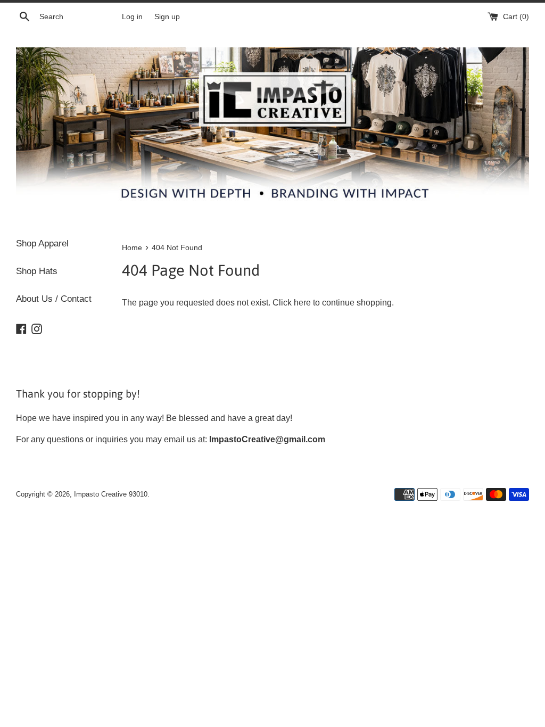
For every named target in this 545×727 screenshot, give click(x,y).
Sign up (167, 16)
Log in (132, 16)
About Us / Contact (54, 299)
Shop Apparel (42, 243)
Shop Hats (36, 271)
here (302, 302)
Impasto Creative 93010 (110, 494)
